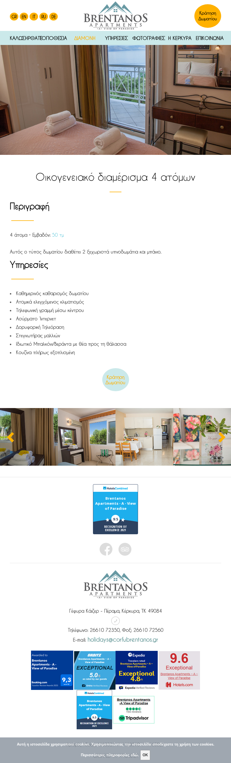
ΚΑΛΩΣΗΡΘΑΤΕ (23, 38)
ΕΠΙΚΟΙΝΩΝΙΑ (208, 38)
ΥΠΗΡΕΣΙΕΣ (116, 38)
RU (43, 16)
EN (24, 16)
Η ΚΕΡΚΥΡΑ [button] (180, 38)
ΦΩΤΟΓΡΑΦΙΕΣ (148, 38)
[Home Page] (115, 15)
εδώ (134, 755)
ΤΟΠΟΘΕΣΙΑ (53, 38)
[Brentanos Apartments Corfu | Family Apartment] (29, 437)
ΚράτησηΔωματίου (115, 379)
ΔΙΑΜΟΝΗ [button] (84, 38)
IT (34, 16)
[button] (6, 91)
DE (54, 16)
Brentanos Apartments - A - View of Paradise (115, 503)
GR (14, 16)
